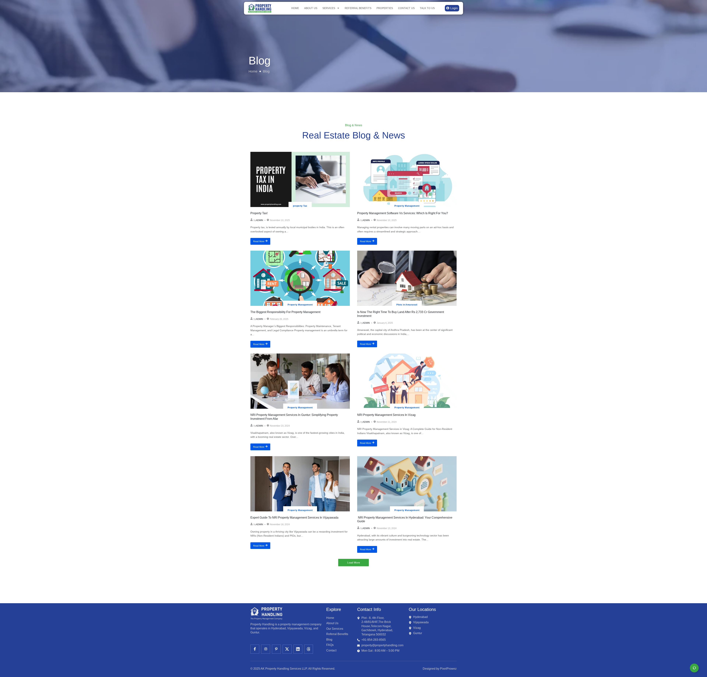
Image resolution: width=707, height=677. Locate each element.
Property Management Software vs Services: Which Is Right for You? (402, 213)
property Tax (300, 206)
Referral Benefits (358, 8)
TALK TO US (427, 8)
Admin (259, 220)
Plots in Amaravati (406, 304)
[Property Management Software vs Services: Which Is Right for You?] (407, 179)
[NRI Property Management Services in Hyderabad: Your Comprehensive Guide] (407, 483)
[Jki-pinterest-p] (276, 649)
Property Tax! (259, 213)
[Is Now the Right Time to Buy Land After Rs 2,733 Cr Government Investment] (407, 278)
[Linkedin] (297, 649)
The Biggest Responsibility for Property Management (285, 312)
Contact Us (406, 8)
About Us (310, 8)
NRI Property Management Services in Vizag (386, 414)
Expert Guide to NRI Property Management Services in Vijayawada (294, 517)
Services (328, 8)
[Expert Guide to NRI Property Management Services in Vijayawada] (300, 483)
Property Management (406, 206)
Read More (258, 241)
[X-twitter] (287, 649)
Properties (385, 8)
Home (295, 8)
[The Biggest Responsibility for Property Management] (300, 278)
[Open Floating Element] (694, 668)
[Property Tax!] (300, 179)
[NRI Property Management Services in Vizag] (407, 381)
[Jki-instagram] (265, 649)
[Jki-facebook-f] (254, 649)
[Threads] (308, 649)
